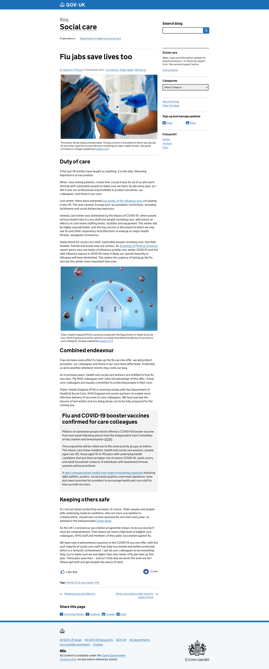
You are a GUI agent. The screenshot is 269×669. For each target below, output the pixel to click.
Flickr (166, 147)
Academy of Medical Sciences (139, 246)
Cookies (98, 644)
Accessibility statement (75, 644)
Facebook (95, 614)
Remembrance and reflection (79, 593)
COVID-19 (71, 582)
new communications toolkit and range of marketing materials (104, 472)
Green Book (103, 521)
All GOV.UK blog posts (99, 640)
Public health (127, 69)
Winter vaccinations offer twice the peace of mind (134, 595)
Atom (193, 122)
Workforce (140, 69)
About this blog (171, 101)
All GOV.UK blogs (71, 640)
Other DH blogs (171, 105)
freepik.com (101, 148)
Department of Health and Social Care (100, 38)
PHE (97, 582)
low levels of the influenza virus (122, 201)
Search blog (172, 23)
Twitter (166, 139)
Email (123, 614)
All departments (139, 640)
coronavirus (112, 69)
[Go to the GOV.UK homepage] (72, 5)
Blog (64, 19)
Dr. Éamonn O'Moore (71, 69)
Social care (78, 26)
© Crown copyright (197, 659)
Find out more (170, 70)
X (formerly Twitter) (74, 614)
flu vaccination (86, 582)
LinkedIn (110, 614)
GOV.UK (121, 640)
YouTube (167, 143)
